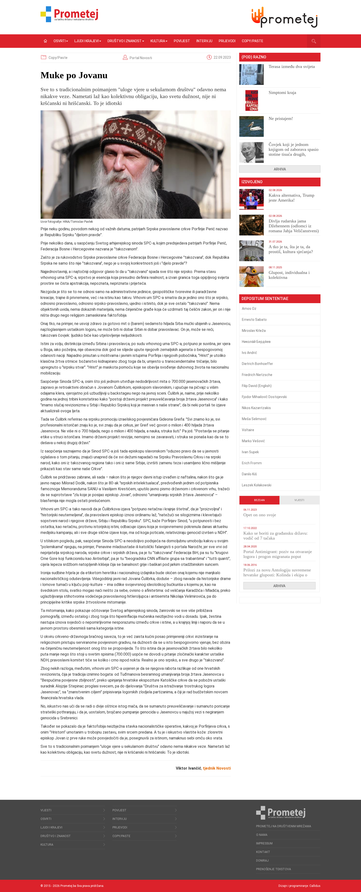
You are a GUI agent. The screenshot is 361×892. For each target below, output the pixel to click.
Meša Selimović (254, 419)
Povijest (182, 41)
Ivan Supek (250, 452)
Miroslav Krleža (254, 331)
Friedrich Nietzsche (257, 375)
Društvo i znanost (125, 41)
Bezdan (259, 500)
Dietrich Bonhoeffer (257, 364)
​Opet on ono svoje (259, 514)
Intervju (204, 41)
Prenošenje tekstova (273, 869)
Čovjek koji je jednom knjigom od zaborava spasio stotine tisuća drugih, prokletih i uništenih (294, 152)
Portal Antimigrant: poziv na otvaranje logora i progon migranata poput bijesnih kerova (277, 556)
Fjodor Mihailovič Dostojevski (264, 397)
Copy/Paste (252, 41)
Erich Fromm (252, 463)
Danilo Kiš (249, 474)
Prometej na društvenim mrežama (283, 826)
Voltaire (248, 430)
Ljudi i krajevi (86, 41)
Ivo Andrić (249, 353)
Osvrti (60, 41)
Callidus (314, 886)
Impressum (264, 843)
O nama (261, 835)
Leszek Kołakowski (256, 485)
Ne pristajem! (281, 118)
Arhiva (280, 169)
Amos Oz (249, 308)
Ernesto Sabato (254, 320)
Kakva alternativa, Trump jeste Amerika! (291, 198)
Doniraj (262, 860)
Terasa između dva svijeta (292, 66)
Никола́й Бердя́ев (256, 342)
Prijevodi (227, 41)
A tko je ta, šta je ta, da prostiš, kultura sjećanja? (291, 249)
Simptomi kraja (282, 92)
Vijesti (299, 500)
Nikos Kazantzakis (256, 408)
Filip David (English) (257, 386)
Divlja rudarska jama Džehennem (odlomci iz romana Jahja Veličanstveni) (294, 226)
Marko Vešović (253, 441)
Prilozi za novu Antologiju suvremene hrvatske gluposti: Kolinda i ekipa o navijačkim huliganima (277, 575)
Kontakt (263, 852)
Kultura (158, 41)
